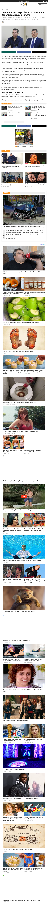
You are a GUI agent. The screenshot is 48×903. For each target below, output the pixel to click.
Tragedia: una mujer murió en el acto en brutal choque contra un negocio (22, 226)
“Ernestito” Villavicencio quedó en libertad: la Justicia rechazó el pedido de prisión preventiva (12, 166)
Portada (3, 9)
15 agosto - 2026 (5, 169)
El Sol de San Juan (9, 22)
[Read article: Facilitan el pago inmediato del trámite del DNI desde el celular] (4, 114)
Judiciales (8, 9)
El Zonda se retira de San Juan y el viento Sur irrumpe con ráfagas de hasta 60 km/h (15, 108)
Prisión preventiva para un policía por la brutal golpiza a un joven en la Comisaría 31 (12, 184)
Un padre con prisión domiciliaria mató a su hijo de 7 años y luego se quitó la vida (24, 232)
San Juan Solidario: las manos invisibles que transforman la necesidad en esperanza (38, 108)
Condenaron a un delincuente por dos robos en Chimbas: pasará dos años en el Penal (35, 184)
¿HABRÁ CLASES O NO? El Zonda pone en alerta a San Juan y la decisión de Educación (25, 234)
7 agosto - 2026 (5, 186)
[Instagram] (45, 1)
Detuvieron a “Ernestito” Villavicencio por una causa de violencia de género (35, 165)
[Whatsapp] (46, 1)
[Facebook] (43, 1)
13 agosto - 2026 (29, 167)
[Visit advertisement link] (24, 138)
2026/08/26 (10, 110)
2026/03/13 (17, 22)
